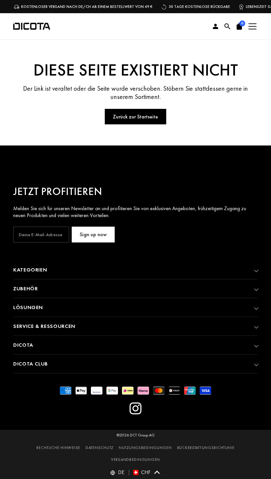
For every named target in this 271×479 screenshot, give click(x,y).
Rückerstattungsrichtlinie (206, 447)
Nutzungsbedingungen (145, 447)
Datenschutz (99, 447)
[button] (239, 26)
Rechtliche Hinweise (58, 447)
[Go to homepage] (31, 26)
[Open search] (227, 26)
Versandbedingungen (135, 459)
